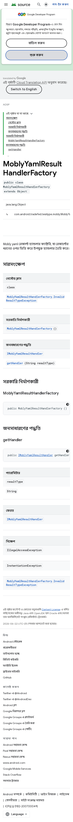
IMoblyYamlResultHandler (25, 353)
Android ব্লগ (9, 705)
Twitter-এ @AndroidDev (17, 699)
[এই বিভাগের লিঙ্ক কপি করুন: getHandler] (27, 440)
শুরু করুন (36, 55)
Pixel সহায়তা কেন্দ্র (13, 750)
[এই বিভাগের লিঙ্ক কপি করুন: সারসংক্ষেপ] (30, 264)
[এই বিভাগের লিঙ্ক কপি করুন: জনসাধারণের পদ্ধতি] (45, 429)
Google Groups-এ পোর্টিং (17, 729)
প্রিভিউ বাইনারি (10, 659)
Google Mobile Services (17, 768)
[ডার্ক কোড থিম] (67, 404)
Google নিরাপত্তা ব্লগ (14, 711)
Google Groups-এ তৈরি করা (18, 723)
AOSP (6, 104)
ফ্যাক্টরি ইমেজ (10, 665)
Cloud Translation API (31, 82)
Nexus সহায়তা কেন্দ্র (14, 756)
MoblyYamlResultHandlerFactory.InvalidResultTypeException (35, 298)
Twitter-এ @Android (15, 693)
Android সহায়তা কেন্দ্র (15, 744)
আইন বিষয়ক (48, 794)
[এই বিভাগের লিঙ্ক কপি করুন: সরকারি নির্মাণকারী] (43, 382)
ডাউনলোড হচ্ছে (11, 653)
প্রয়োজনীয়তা (9, 647)
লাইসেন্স (64, 794)
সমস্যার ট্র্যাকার (11, 780)
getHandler (15, 363)
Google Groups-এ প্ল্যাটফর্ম (18, 717)
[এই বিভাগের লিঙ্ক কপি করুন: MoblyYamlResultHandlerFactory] (63, 393)
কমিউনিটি (31, 794)
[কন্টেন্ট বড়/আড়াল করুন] (31, 113)
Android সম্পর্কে (12, 794)
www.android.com (14, 762)
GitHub (7, 677)
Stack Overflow (12, 774)
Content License (51, 609)
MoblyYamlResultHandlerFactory (29, 328)
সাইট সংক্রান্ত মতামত (32, 800)
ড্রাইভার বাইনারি (11, 671)
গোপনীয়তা (11, 800)
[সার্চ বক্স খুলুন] (39, 4)
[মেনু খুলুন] (6, 4)
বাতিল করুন (36, 43)
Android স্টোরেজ (12, 641)
